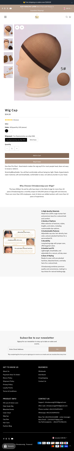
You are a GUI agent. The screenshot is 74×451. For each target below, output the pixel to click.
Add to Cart (37, 155)
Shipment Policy (8, 381)
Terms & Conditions (10, 391)
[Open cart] (70, 17)
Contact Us (42, 381)
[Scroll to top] (70, 446)
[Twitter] (7, 8)
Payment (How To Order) (11, 375)
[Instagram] (5, 8)
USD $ (68, 8)
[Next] (52, 8)
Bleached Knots (8, 409)
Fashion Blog (7, 426)
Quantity (8, 144)
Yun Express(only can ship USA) (16, 140)
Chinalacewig (20, 444)
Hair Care (6, 423)
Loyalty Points (8, 388)
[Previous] (22, 8)
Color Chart (7, 413)
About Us (6, 371)
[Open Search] (67, 17)
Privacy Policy (8, 384)
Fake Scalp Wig (8, 406)
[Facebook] (2, 8)
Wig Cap (6, 416)
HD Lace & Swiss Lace (10, 403)
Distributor (42, 375)
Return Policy (7, 378)
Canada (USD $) (60, 438)
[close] (72, 2)
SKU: (6, 124)
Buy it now (37, 162)
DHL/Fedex (33, 140)
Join (57, 349)
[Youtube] (10, 8)
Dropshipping (43, 378)
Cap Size (6, 419)
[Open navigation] (11, 17)
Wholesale (42, 371)
